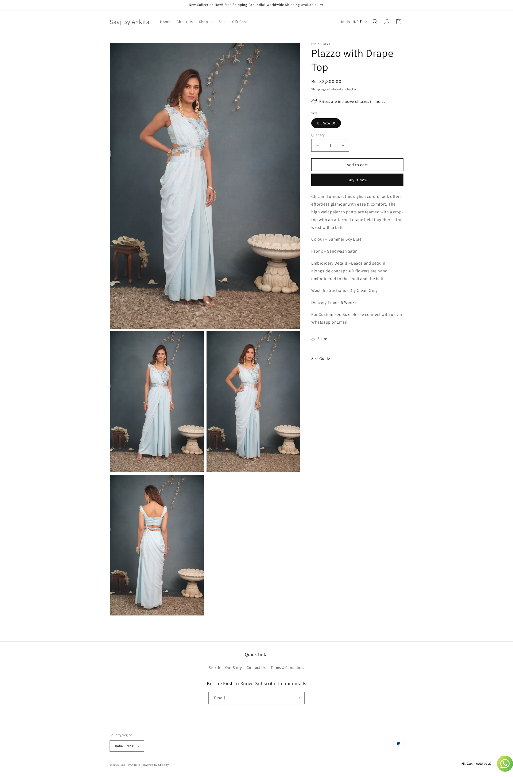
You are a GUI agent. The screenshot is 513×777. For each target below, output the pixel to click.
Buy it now (357, 180)
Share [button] (322, 338)
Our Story (233, 667)
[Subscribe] (298, 698)
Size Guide (320, 358)
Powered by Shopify (155, 765)
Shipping (318, 89)
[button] (205, 21)
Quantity (318, 135)
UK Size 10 (326, 123)
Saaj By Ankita (131, 765)
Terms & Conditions (287, 667)
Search (214, 667)
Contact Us (256, 667)
